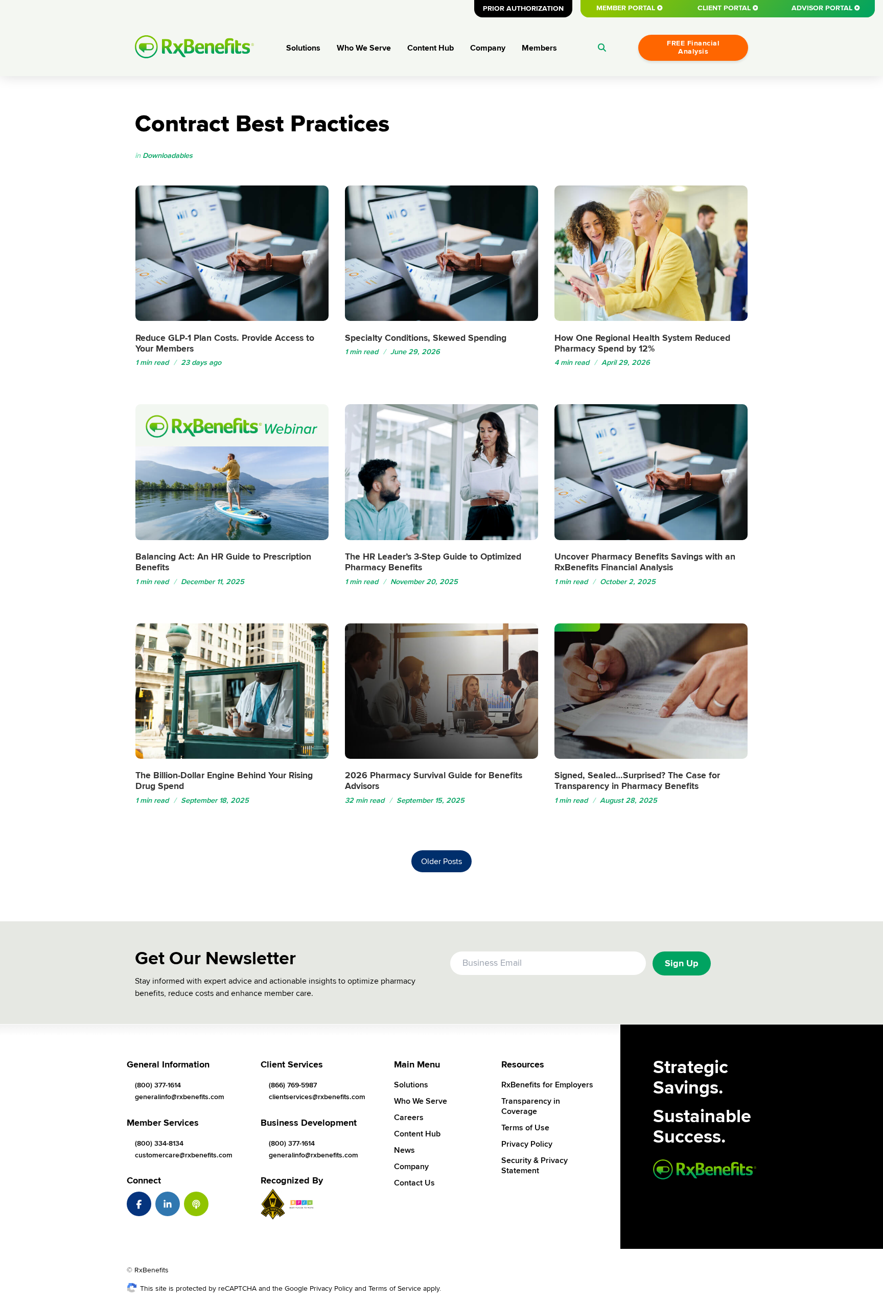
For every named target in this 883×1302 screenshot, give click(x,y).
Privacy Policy (526, 1144)
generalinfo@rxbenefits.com (179, 1096)
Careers (409, 1117)
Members (539, 48)
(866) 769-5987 (293, 1085)
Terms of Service (394, 1288)
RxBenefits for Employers (547, 1085)
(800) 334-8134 (159, 1143)
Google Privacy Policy (319, 1288)
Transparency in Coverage (530, 1106)
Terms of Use (525, 1128)
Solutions (303, 48)
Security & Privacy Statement (534, 1165)
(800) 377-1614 (158, 1085)
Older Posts (441, 861)
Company (487, 48)
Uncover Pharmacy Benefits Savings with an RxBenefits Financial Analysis (644, 562)
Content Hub (430, 48)
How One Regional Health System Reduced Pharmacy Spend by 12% (642, 343)
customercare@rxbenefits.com (184, 1155)
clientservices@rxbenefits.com (317, 1096)
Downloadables (168, 155)
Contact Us (414, 1183)
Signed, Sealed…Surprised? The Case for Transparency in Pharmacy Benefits (637, 781)
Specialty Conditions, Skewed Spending (425, 338)
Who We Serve (364, 48)
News (404, 1150)
